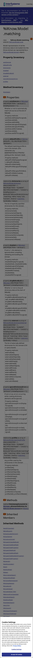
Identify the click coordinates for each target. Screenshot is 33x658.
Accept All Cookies (16, 654)
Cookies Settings (16, 649)
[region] (16, 637)
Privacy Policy (17, 646)
